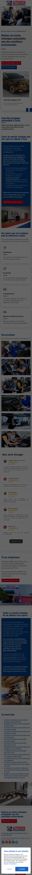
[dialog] (16, 861)
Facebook (13, 863)
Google (6, 863)
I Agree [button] (21, 869)
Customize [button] (9, 869)
